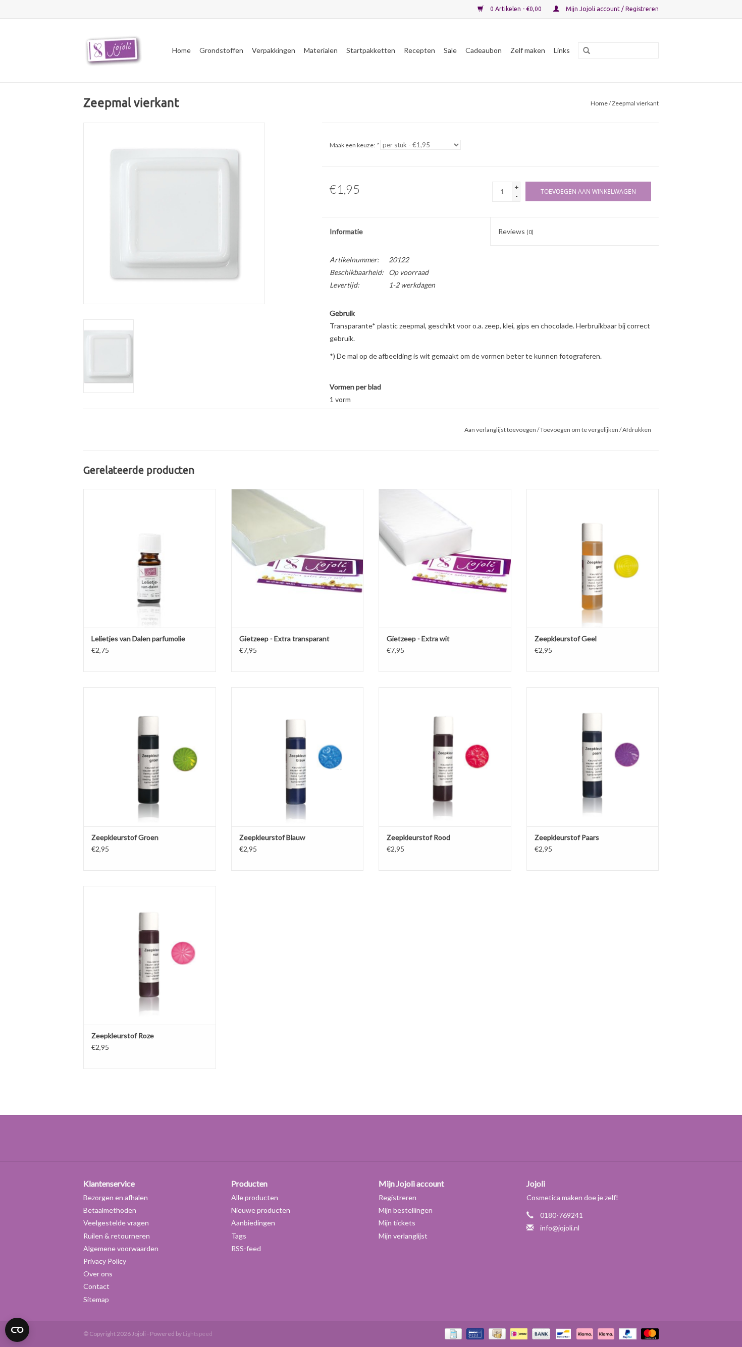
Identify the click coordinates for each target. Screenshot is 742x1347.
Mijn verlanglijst (403, 1235)
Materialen (321, 50)
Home (181, 50)
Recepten (419, 50)
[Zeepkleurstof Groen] (149, 756)
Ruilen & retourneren (116, 1235)
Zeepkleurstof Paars (567, 837)
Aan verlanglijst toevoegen (500, 429)
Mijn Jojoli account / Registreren (611, 9)
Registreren (397, 1197)
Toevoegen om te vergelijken (579, 429)
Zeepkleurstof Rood (418, 837)
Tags (238, 1235)
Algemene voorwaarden (120, 1248)
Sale (450, 50)
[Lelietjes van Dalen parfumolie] (149, 558)
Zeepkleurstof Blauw (272, 837)
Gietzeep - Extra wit (418, 638)
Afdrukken (636, 429)
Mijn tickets (397, 1222)
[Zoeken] (583, 51)
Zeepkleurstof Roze (122, 1035)
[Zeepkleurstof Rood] (445, 756)
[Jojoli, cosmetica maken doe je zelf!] (115, 50)
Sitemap (96, 1299)
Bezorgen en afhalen (115, 1197)
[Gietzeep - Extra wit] (445, 558)
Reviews (516, 231)
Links (562, 50)
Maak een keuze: (354, 145)
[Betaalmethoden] (452, 1333)
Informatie (346, 231)
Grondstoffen (221, 50)
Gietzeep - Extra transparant (284, 638)
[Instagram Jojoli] (389, 1138)
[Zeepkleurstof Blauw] (297, 756)
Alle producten (254, 1197)
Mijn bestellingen (406, 1210)
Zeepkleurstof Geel (566, 638)
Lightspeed (198, 1333)
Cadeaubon (483, 50)
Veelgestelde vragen (116, 1222)
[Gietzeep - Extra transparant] (297, 558)
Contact (96, 1286)
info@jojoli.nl (559, 1227)
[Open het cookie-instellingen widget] (17, 1326)
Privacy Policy (104, 1261)
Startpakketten (370, 50)
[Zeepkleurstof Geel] (592, 558)
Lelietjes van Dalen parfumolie (138, 638)
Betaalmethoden (109, 1210)
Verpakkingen (273, 50)
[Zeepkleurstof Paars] (592, 756)
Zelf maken (527, 50)
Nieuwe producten (260, 1210)
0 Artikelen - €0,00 (516, 9)
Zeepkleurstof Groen (124, 837)
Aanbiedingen (253, 1222)
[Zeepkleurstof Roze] (149, 955)
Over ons (98, 1273)
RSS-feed (246, 1248)
